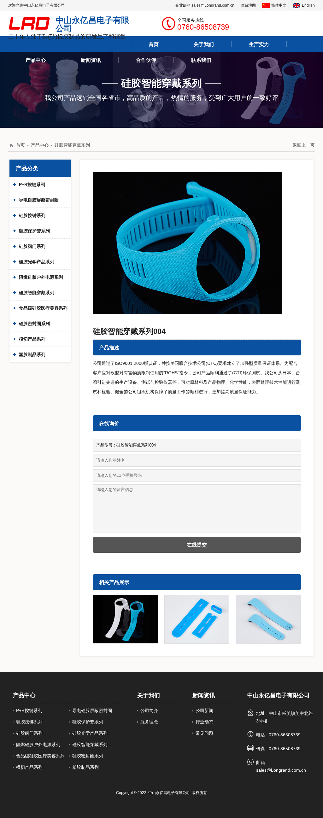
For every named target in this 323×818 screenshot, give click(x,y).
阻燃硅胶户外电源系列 (41, 277)
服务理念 (149, 722)
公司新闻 (204, 710)
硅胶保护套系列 (34, 231)
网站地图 (248, 5)
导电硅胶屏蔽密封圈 (39, 200)
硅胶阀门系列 (32, 246)
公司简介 (149, 710)
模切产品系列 (32, 339)
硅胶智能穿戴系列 (72, 145)
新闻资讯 (203, 695)
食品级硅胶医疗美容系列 (43, 308)
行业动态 (204, 722)
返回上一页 (304, 145)
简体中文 (278, 5)
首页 (20, 145)
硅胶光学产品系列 (36, 262)
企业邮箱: (183, 5)
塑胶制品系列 (32, 354)
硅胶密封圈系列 (34, 323)
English (308, 5)
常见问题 (204, 733)
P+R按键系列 (32, 184)
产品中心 (36, 60)
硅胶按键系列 (32, 215)
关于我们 (148, 695)
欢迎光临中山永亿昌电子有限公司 (36, 5)
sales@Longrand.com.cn (212, 5)
